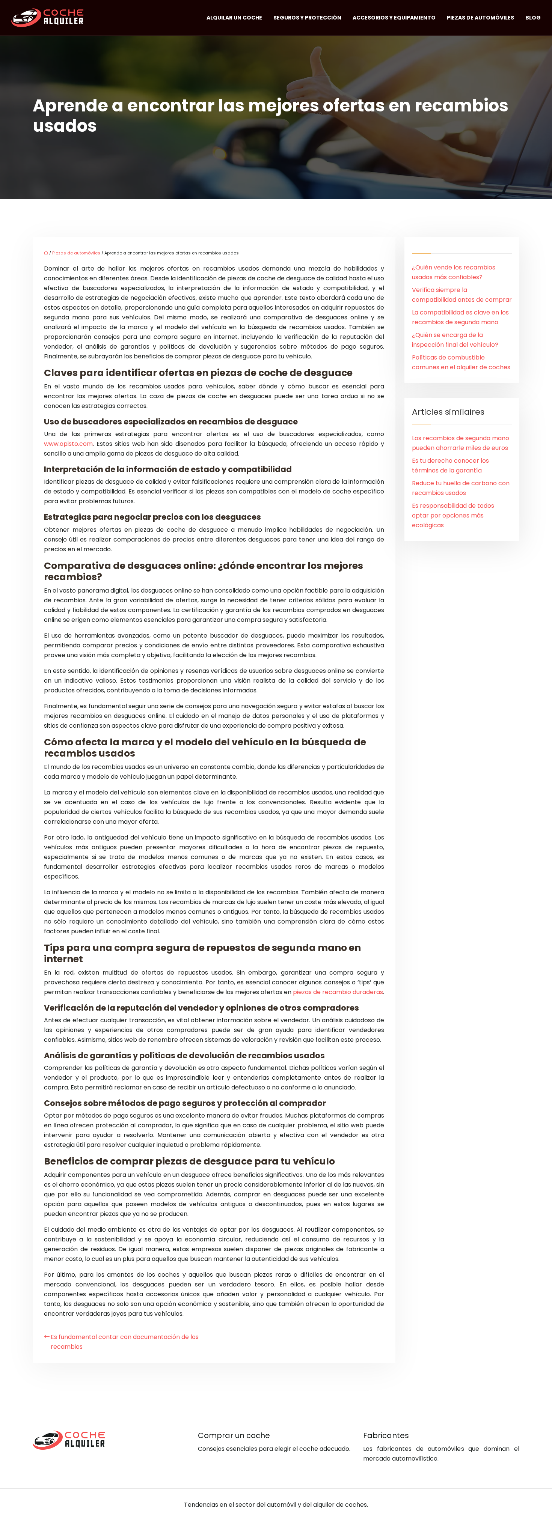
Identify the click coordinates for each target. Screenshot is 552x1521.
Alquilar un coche (234, 17)
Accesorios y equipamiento (394, 17)
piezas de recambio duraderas (338, 992)
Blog (533, 17)
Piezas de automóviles (480, 17)
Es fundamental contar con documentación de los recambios (125, 1342)
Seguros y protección (307, 17)
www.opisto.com (68, 443)
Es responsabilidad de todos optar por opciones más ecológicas (453, 515)
